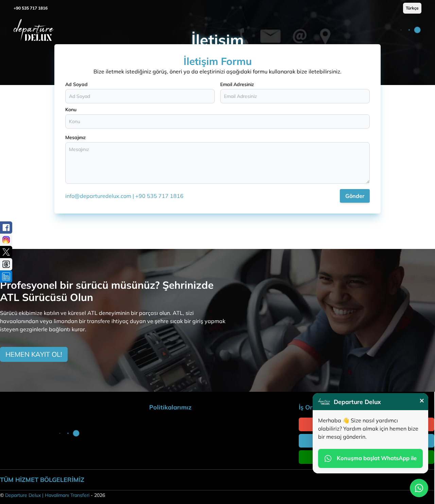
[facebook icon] (6, 227)
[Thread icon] (6, 264)
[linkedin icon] (6, 276)
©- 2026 (52, 495)
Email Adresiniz (237, 84)
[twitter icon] (6, 252)
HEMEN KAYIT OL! (33, 354)
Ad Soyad (76, 84)
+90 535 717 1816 (31, 8)
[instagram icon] (6, 240)
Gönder (354, 195)
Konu (70, 109)
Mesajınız (75, 137)
